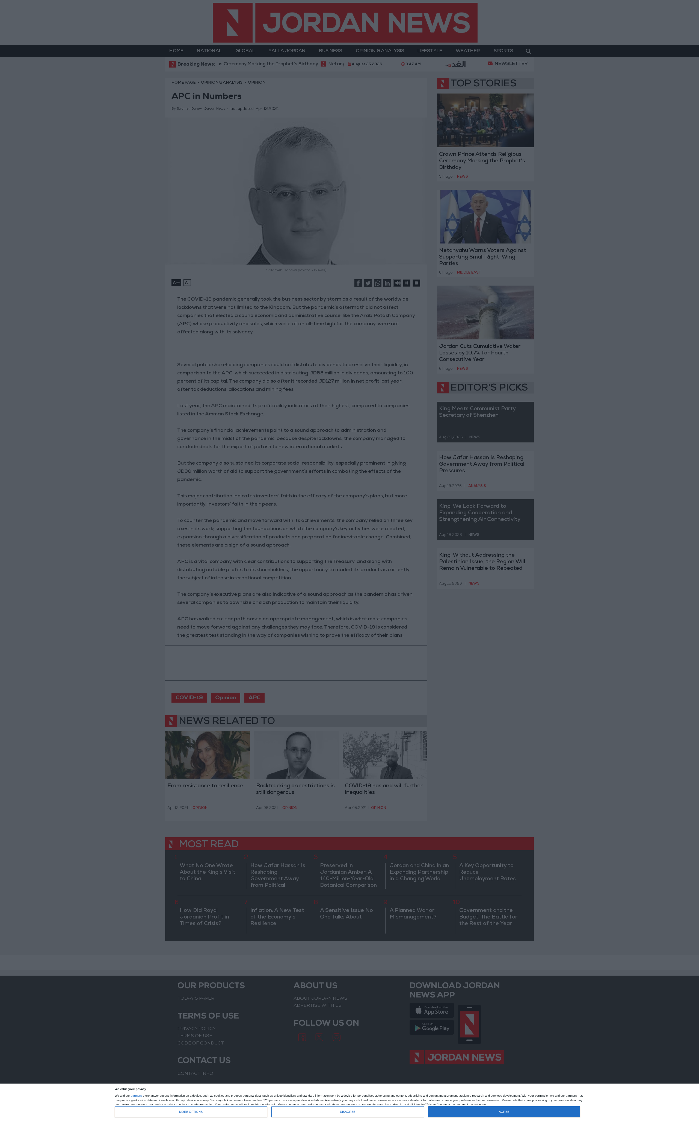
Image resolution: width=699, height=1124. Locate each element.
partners (136, 1095)
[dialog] (349, 1104)
